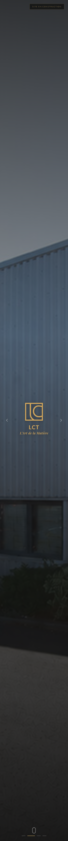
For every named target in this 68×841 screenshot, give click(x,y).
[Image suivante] (61, 420)
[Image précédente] (7, 420)
